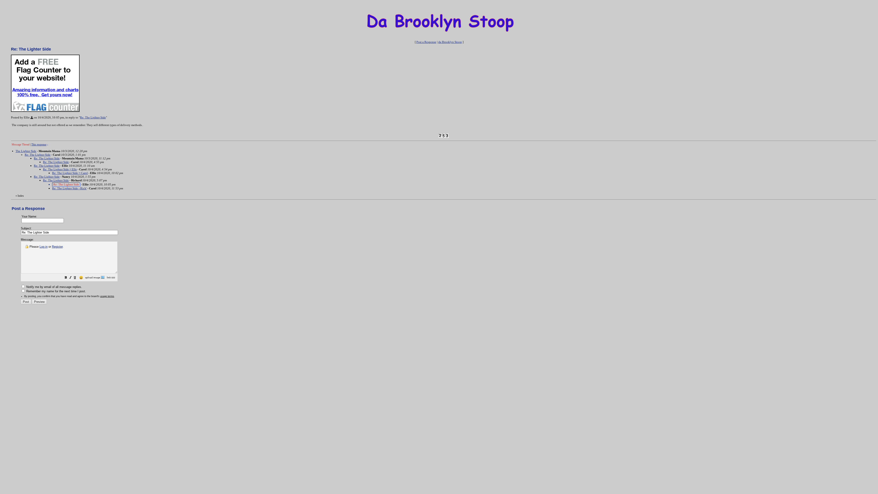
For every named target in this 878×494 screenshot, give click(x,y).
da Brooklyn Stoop (450, 42)
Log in (44, 246)
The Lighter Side (26, 151)
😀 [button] (81, 277)
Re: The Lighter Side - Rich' (69, 188)
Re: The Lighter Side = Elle (60, 169)
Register (57, 246)
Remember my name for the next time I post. (55, 291)
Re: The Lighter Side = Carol (70, 173)
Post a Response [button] (426, 42)
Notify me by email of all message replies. (53, 287)
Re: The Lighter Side (93, 117)
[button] (66, 278)
